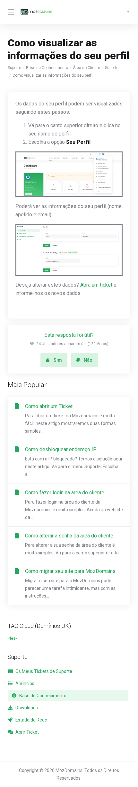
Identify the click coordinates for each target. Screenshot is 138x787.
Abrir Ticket (26, 732)
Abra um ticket (96, 285)
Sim (58, 360)
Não (88, 360)
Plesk (12, 638)
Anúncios (24, 683)
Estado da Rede (30, 719)
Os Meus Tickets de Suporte (43, 671)
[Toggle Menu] (10, 11)
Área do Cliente (86, 68)
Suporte (14, 68)
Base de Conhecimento (47, 68)
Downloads (26, 707)
